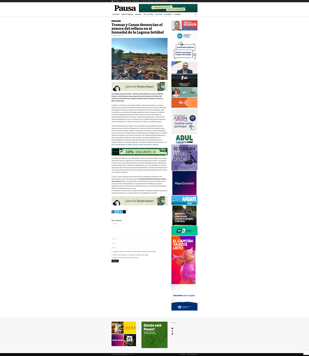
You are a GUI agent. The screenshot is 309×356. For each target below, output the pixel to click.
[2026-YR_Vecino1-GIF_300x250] (184, 60)
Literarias (177, 14)
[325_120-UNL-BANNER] (184, 40)
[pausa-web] (184, 107)
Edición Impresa (135, 1)
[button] (195, 14)
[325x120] (184, 235)
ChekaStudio (130, 354)
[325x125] (184, 30)
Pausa (113, 18)
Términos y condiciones (192, 354)
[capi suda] (183, 283)
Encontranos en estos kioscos (147, 1)
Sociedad (138, 14)
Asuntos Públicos (127, 14)
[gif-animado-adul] (184, 143)
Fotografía (168, 14)
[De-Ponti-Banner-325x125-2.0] (184, 97)
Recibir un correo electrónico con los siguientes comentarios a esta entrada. (131, 255)
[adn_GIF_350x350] (184, 133)
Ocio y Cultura (148, 14)
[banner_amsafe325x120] (184, 204)
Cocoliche (158, 14)
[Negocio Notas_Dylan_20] (140, 152)
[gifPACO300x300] (184, 194)
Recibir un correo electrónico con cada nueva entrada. (125, 257)
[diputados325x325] (184, 310)
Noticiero (116, 14)
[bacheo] (184, 225)
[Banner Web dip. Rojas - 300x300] (184, 87)
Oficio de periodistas (126, 1)
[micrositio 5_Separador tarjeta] (140, 86)
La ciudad (118, 21)
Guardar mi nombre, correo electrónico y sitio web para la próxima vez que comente (134, 251)
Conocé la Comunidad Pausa (161, 1)
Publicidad (182, 354)
